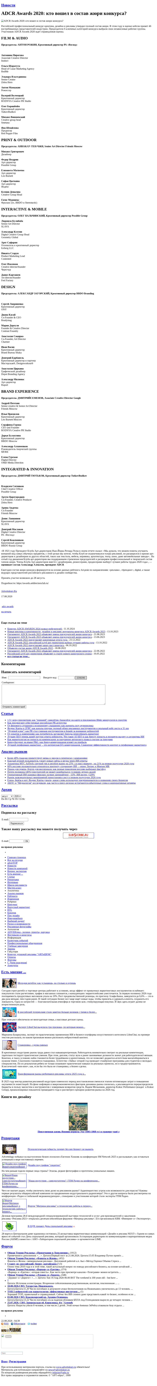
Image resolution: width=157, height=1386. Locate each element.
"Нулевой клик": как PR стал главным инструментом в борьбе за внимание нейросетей (53, 731)
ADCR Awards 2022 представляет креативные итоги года (37, 640)
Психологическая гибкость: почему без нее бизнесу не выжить (60, 1149)
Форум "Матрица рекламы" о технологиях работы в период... (60, 1206)
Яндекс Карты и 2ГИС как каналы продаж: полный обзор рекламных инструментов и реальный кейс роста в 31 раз (68, 728)
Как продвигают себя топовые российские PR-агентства (37, 722)
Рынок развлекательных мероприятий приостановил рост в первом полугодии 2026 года (54, 777)
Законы (11, 948)
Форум (7, 1246)
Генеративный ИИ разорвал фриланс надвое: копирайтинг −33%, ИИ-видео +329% (51, 774)
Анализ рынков (14, 751)
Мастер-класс (14, 887)
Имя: (4, 677)
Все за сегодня (15, 860)
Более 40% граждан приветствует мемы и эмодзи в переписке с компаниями (47, 758)
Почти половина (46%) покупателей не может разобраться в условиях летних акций (51, 772)
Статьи (7, 713)
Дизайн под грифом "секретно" (44, 1165)
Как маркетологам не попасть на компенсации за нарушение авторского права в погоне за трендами (60, 739)
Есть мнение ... (15, 874)
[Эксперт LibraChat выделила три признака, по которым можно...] (9, 1032)
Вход (4, 1361)
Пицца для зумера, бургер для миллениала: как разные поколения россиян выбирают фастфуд (56, 769)
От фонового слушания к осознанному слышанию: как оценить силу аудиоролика (50, 725)
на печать (6, 611)
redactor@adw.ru (60, 1372)
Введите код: (50, 677)
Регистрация (17, 1361)
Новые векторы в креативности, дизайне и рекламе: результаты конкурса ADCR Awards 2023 (56, 631)
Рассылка (9, 805)
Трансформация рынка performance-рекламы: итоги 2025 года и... (52, 1074)
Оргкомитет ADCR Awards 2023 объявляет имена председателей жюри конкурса (49, 634)
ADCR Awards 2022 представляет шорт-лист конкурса (36, 645)
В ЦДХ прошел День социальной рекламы (50, 1226)
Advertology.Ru (9, 591)
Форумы (11, 960)
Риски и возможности (18, 924)
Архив (6, 790)
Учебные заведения (17, 946)
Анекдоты (12, 965)
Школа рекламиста (17, 885)
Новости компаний (17, 868)
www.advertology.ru (66, 1367)
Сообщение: (8, 682)
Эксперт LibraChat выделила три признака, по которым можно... (51, 1027)
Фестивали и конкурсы (19, 935)
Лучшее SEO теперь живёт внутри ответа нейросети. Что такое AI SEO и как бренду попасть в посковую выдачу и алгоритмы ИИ (75, 736)
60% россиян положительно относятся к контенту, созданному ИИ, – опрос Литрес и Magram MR (58, 766)
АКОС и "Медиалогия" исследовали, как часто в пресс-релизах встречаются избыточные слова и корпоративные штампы (71, 783)
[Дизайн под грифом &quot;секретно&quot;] (14, 1166)
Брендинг (12, 904)
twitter (34, 1323)
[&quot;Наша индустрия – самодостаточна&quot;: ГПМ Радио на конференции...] (14, 1186)
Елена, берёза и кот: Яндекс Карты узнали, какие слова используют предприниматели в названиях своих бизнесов (67, 780)
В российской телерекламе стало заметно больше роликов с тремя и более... (57, 1012)
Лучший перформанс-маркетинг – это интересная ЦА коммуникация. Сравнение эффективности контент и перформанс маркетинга (76, 745)
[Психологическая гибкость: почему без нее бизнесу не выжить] (9, 1154)
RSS (6, 1323)
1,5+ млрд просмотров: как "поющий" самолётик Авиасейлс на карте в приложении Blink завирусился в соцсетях (67, 720)
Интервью (12, 882)
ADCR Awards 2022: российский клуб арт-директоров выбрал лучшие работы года (50, 642)
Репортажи (13, 879)
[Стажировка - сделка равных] (9, 1049)
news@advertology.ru (59, 1369)
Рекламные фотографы (19, 926)
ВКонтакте (19, 1323)
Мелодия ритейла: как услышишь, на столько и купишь (47, 983)
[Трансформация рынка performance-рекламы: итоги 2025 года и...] (9, 1078)
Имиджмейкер (15, 918)
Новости (8, 5)
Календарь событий (17, 940)
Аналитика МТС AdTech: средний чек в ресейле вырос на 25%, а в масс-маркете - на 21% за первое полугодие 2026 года (70, 763)
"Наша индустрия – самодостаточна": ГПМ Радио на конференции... (64, 1180)
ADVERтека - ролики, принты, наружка (28, 932)
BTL (9, 910)
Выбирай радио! (16, 921)
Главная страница (16, 857)
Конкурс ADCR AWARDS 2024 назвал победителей (34, 628)
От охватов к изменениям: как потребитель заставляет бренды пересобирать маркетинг (53, 734)
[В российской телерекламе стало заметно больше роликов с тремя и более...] (9, 1016)
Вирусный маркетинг (18, 907)
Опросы (11, 957)
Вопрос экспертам (17, 871)
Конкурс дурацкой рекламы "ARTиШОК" (29, 954)
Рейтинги (12, 896)
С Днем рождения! (17, 962)
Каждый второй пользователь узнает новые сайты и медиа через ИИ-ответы (47, 760)
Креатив (11, 912)
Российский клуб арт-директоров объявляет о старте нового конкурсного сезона (49, 653)
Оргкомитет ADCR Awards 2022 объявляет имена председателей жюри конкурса (49, 651)
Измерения (13, 899)
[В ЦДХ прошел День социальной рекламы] (9, 1231)
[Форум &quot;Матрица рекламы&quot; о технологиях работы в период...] (14, 1211)
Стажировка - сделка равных (33, 1045)
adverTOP (12, 863)
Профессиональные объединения (24, 943)
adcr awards (7, 606)
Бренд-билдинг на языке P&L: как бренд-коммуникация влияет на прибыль (47, 742)
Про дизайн (13, 915)
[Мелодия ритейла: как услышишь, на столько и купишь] (9, 988)
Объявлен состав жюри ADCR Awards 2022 (30, 648)
